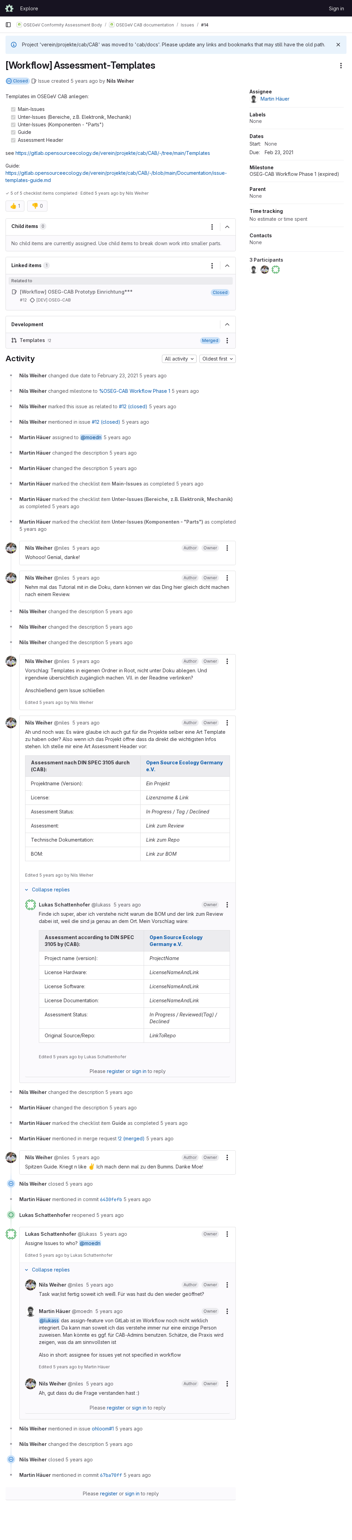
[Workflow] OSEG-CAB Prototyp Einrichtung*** (76, 292)
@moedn (91, 437)
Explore (29, 8)
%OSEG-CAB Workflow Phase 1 (134, 391)
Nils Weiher (120, 81)
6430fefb (111, 1199)
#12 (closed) (133, 406)
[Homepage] (9, 8)
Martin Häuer (97, 1366)
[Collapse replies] (26, 890)
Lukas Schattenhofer (105, 1056)
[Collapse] (227, 227)
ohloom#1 (103, 1428)
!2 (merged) (131, 1138)
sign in (139, 1071)
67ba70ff (111, 1475)
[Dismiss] (338, 45)
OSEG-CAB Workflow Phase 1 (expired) (294, 174)
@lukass (49, 1320)
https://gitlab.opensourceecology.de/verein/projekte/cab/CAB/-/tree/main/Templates (112, 153)
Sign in (336, 8)
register (115, 1071)
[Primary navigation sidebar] (8, 24)
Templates (32, 340)
